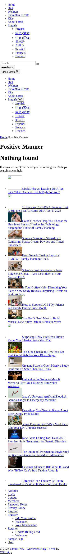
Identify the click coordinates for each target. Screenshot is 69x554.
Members (13, 501)
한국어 (20, 120)
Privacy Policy (16, 507)
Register (13, 511)
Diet (10, 82)
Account (13, 490)
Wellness (13, 85)
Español (20, 124)
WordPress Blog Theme (40, 548)
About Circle (15, 95)
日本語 (20, 116)
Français (20, 127)
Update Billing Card (27, 532)
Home (11, 78)
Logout (12, 497)
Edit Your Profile (25, 518)
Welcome (21, 521)
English (12, 99)
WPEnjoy (6, 552)
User (10, 542)
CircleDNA (17, 548)
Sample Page (15, 538)
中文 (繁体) (22, 107)
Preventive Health (18, 89)
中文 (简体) (22, 112)
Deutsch (20, 130)
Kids (10, 92)
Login (11, 494)
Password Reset (17, 504)
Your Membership (26, 525)
